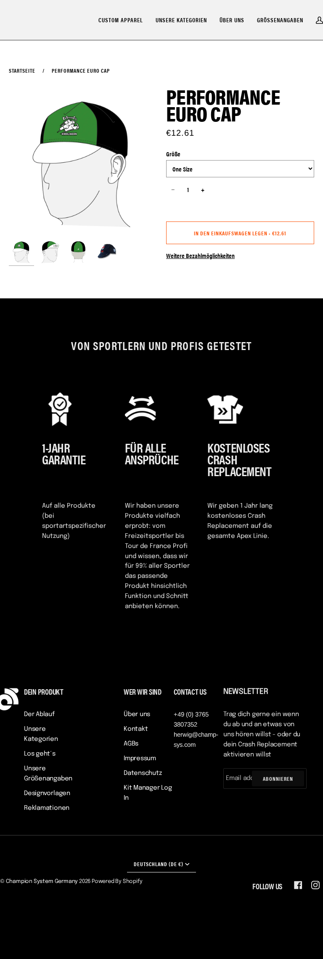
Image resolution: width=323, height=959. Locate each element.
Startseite (22, 70)
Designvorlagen (47, 793)
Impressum (140, 758)
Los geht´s (40, 754)
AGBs (131, 743)
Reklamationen (46, 808)
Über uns (137, 714)
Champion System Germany (42, 881)
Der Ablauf (39, 714)
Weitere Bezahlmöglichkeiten (200, 255)
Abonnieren (278, 778)
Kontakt (136, 729)
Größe (173, 153)
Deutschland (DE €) (158, 864)
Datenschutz (143, 773)
